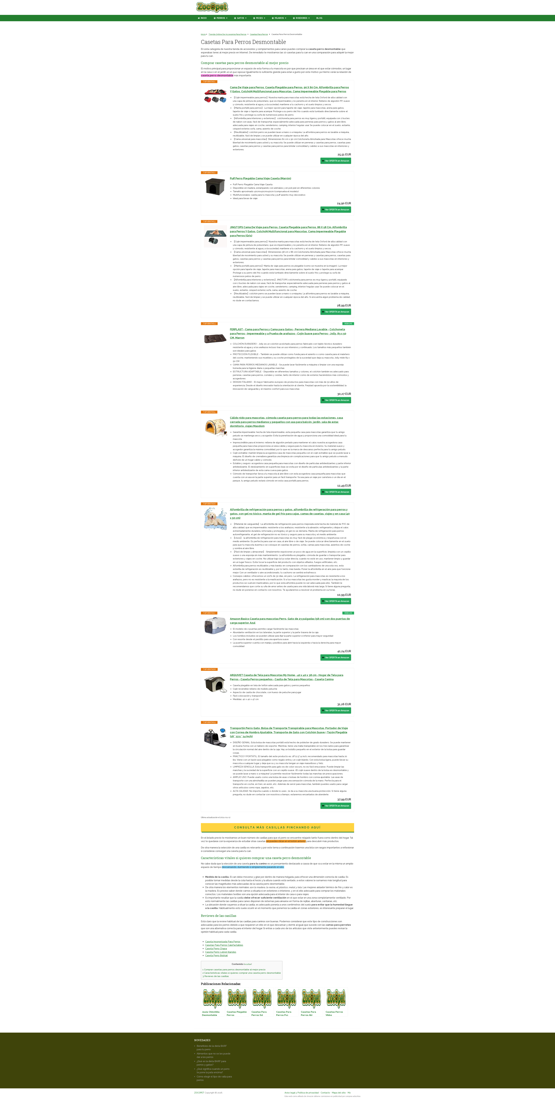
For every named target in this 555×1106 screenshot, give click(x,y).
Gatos (240, 18)
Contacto (325, 1093)
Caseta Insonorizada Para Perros (222, 941)
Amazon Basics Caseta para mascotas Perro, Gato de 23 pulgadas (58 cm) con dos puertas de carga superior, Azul (290, 620)
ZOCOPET (199, 1093)
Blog (319, 18)
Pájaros (279, 18)
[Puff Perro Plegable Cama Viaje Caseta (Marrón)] (215, 186)
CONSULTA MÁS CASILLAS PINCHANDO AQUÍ (277, 827)
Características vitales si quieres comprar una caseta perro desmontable (241, 973)
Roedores (301, 18)
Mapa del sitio (339, 1093)
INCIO (203, 18)
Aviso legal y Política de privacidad (302, 1093)
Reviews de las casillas (215, 976)
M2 (349, 1093)
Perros (220, 18)
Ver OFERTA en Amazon (337, 161)
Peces (259, 18)
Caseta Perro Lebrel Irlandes (220, 952)
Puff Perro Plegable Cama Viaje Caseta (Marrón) (260, 178)
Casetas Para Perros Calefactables (224, 945)
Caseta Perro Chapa (216, 948)
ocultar (247, 964)
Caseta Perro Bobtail (216, 955)
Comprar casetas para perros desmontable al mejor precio (234, 969)
